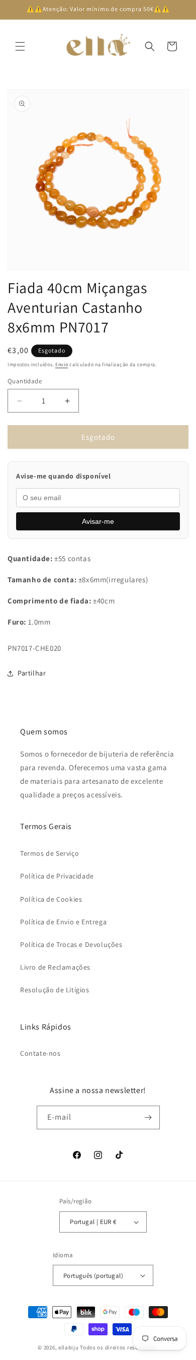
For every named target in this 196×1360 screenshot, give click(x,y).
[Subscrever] (148, 1117)
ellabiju (68, 1347)
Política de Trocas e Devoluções (71, 944)
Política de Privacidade (57, 875)
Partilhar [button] (32, 672)
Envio (61, 364)
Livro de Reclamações (55, 967)
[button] (20, 46)
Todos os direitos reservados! (119, 1347)
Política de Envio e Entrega (63, 921)
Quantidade (25, 381)
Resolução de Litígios (54, 989)
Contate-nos (40, 1053)
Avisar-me (98, 521)
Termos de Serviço (49, 853)
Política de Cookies (51, 899)
